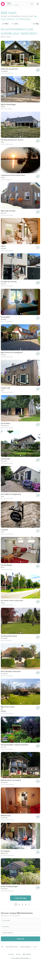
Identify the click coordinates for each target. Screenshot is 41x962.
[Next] (37, 54)
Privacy (11, 954)
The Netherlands (22, 19)
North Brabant (7, 19)
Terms (18, 954)
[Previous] (4, 54)
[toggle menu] (38, 4)
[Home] (2, 947)
